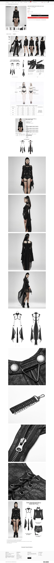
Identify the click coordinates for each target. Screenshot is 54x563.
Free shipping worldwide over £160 (27, 0)
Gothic (13, 2)
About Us (18, 553)
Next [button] (25, 16)
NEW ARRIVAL (30, 2)
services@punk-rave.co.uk (10, 553)
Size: (29, 10)
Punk (15, 2)
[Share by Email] (18, 31)
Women (21, 2)
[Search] (43, 2)
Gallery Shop (35, 2)
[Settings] (44, 2)
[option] (16, 16)
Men (18, 2)
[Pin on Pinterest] (17, 31)
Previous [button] (6, 16)
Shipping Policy (18, 555)
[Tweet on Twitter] (16, 31)
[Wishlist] (46, 2)
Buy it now (38, 17)
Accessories (25, 2)
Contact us (18, 554)
